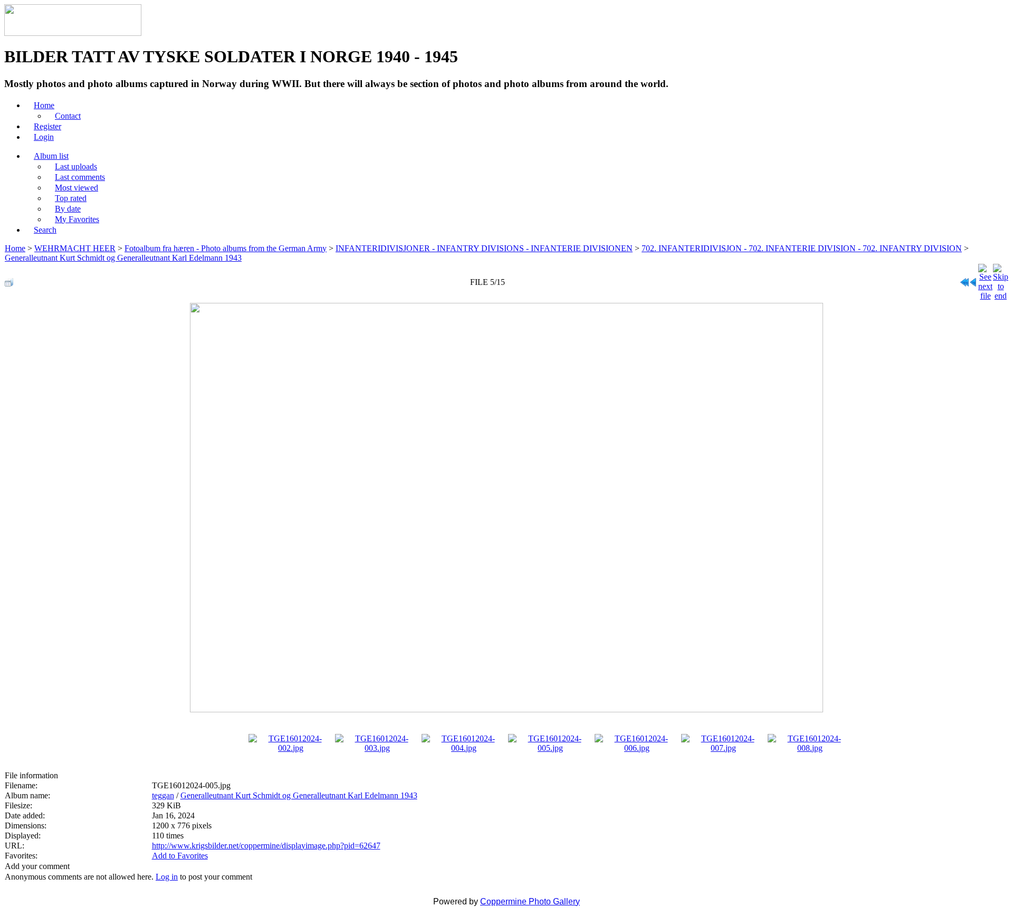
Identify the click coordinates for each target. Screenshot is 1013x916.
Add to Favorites (180, 855)
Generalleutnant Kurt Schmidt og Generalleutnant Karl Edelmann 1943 (123, 257)
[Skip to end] (1000, 279)
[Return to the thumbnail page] (9, 279)
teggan (163, 795)
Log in (167, 876)
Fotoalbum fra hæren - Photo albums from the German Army (226, 248)
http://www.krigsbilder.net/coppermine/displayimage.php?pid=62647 (266, 845)
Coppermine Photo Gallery (530, 901)
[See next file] (985, 279)
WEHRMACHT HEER (75, 248)
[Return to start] (964, 279)
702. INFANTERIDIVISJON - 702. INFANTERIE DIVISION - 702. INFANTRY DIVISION (802, 248)
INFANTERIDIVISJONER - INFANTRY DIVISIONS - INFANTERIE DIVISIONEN (484, 248)
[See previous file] (973, 279)
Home (15, 248)
